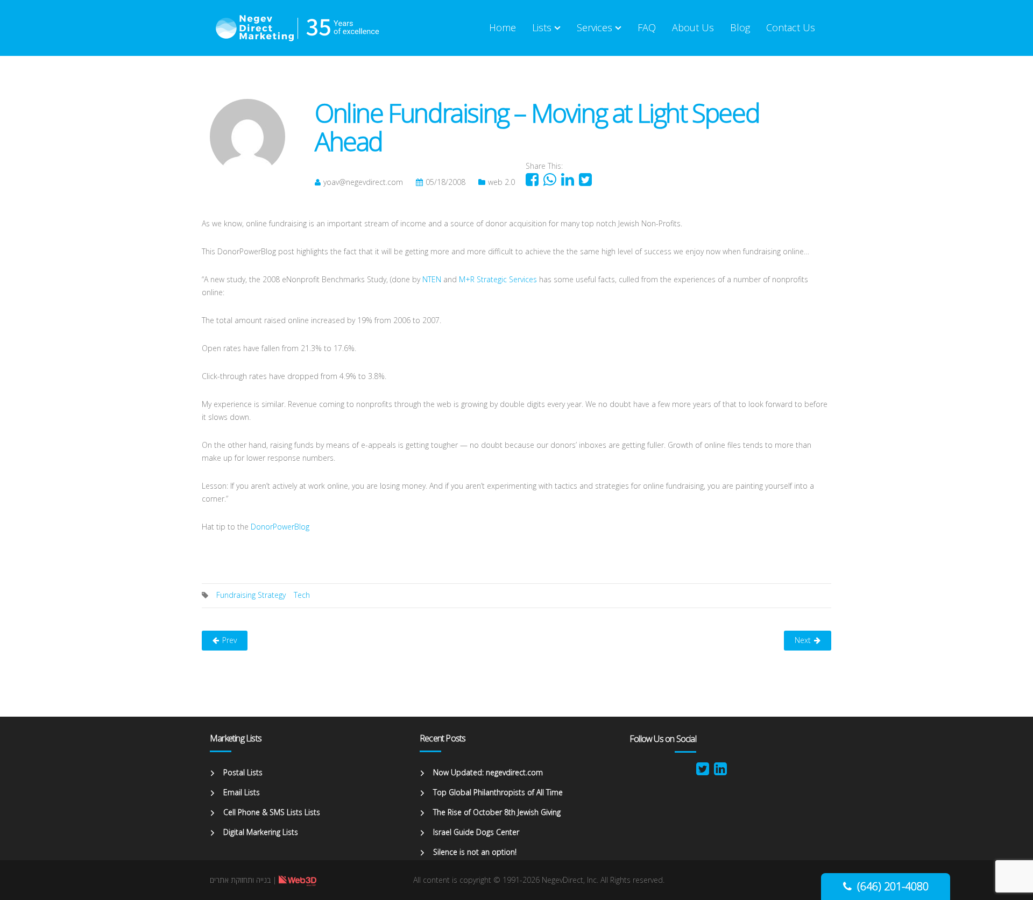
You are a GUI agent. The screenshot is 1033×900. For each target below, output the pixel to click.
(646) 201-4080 (893, 886)
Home (502, 27)
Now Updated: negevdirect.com (488, 772)
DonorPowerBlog (280, 527)
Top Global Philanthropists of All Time (498, 792)
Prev (229, 640)
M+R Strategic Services (498, 279)
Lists (541, 27)
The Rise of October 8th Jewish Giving (497, 812)
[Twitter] (702, 771)
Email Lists (241, 792)
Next (803, 640)
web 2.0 (501, 182)
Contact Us (790, 27)
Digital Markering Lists (260, 832)
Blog (740, 27)
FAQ (647, 27)
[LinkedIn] (720, 771)
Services (594, 27)
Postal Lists (243, 772)
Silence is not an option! (474, 852)
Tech (302, 595)
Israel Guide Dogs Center (476, 832)
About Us (693, 27)
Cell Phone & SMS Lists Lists (271, 812)
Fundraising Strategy (251, 595)
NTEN (431, 279)
